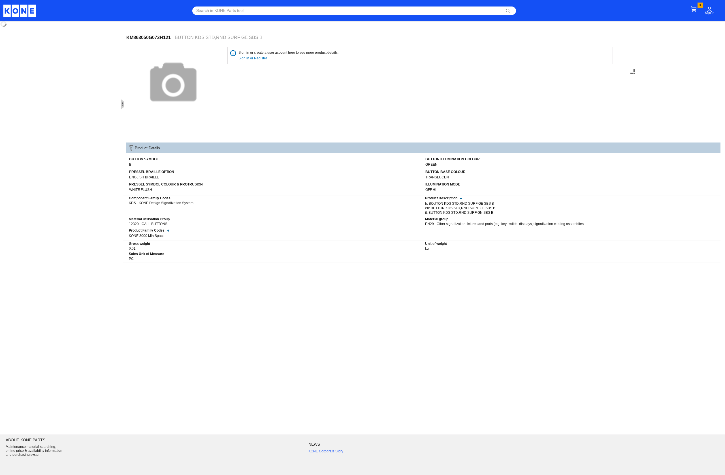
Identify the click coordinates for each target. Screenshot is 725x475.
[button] (709, 9)
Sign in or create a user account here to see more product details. (288, 53)
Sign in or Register (253, 58)
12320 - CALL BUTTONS (148, 224)
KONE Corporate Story (325, 451)
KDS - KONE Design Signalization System (161, 203)
